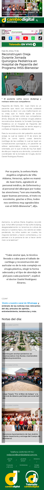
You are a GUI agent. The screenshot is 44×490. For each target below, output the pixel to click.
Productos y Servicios (9, 466)
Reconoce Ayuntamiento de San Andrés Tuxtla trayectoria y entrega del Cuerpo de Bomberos (21, 436)
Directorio (37, 459)
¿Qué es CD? (9, 460)
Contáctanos (23, 465)
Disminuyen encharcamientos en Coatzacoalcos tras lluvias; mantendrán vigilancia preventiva (20, 356)
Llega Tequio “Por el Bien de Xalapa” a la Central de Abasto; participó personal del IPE (21, 396)
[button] (3, 8)
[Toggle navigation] (3, 25)
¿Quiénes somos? (23, 460)
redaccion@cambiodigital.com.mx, (22, 455)
